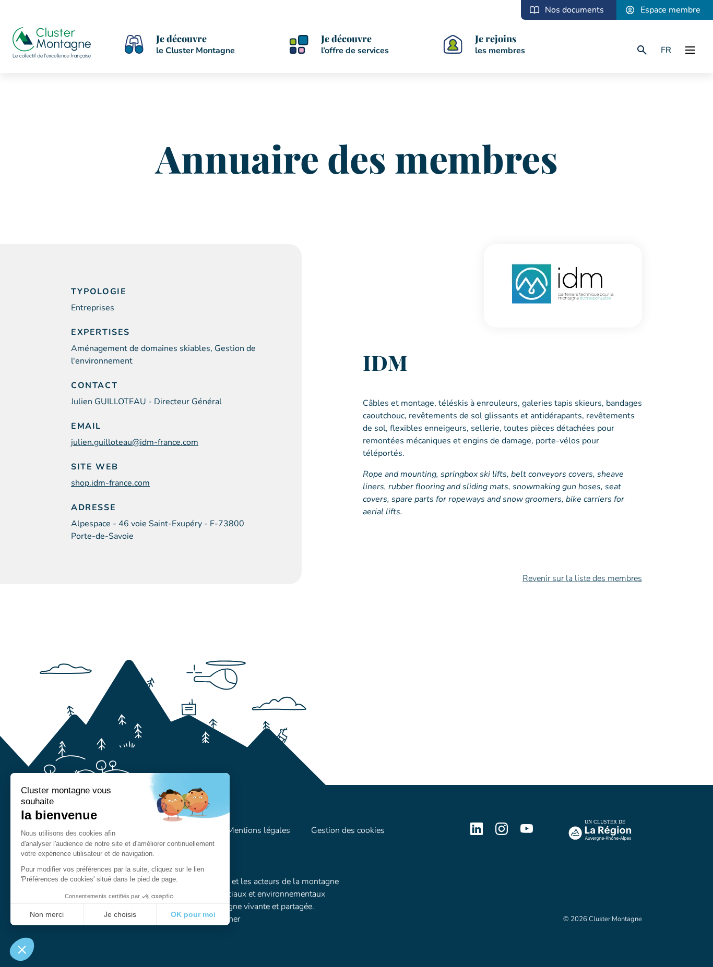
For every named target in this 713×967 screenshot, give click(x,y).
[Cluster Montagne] (52, 44)
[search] (642, 50)
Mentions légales (258, 830)
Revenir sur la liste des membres (582, 578)
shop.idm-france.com (110, 483)
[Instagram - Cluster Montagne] (501, 832)
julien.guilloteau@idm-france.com (134, 442)
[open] (690, 50)
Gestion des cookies (348, 830)
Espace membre (670, 10)
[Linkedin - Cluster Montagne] (476, 832)
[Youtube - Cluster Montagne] (526, 832)
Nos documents (574, 10)
